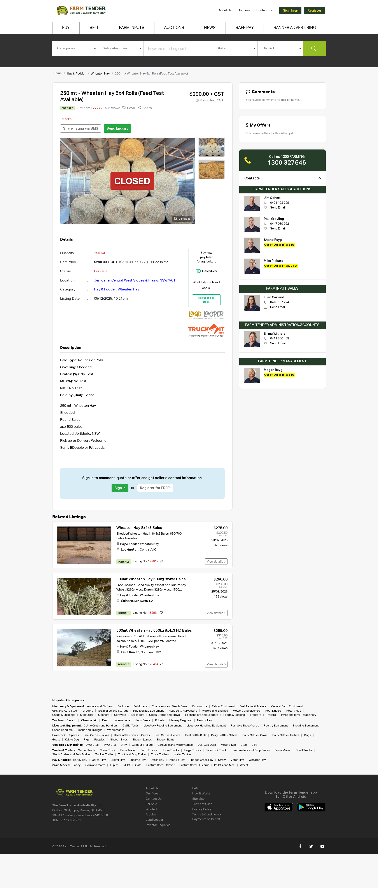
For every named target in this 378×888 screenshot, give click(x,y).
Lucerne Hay (138, 760)
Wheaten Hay (100, 73)
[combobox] (75, 48)
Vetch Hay (237, 760)
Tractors (255, 715)
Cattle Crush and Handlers (101, 725)
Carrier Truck (86, 750)
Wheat (244, 765)
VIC (153, 549)
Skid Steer (86, 715)
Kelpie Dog (72, 739)
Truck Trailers (160, 754)
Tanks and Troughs (89, 730)
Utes (244, 745)
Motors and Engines (215, 710)
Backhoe (123, 706)
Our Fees (244, 10)
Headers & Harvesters (183, 710)
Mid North (141, 601)
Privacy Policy (202, 809)
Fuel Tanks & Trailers (253, 706)
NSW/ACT (168, 280)
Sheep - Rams (165, 739)
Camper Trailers (142, 745)
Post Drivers (273, 710)
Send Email (277, 207)
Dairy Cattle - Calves (224, 735)
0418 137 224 (279, 302)
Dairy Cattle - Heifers (285, 735)
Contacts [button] (252, 178)
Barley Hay (80, 760)
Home (57, 73)
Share (147, 108)
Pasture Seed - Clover (160, 765)
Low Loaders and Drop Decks (250, 750)
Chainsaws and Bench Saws (169, 706)
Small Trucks (304, 750)
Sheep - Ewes (119, 739)
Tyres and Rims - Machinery (298, 715)
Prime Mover (283, 750)
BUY (66, 28)
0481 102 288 (279, 202)
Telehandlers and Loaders (201, 715)
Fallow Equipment (223, 706)
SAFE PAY (245, 28)
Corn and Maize (95, 765)
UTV (254, 745)
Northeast (148, 652)
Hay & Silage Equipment (148, 710)
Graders (88, 710)
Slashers (103, 715)
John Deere (142, 720)
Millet (126, 765)
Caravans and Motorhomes (175, 745)
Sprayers (120, 715)
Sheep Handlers (62, 730)
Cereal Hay (99, 760)
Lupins (114, 765)
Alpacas (73, 735)
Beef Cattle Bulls (195, 735)
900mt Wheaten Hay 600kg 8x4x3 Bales (151, 579)
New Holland (205, 720)
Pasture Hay (177, 760)
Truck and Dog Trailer (132, 754)
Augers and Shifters (100, 706)
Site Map (198, 798)
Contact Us (264, 10)
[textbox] (75, 48)
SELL (94, 28)
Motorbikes (228, 745)
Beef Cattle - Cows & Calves (132, 735)
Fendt (106, 720)
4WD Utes (110, 745)
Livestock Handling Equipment (206, 725)
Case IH (71, 720)
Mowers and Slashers (247, 710)
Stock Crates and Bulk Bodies (71, 754)
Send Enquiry (117, 128)
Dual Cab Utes (207, 745)
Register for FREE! (155, 488)
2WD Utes (92, 745)
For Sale (151, 804)
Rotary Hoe (293, 710)
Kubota (159, 720)
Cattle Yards (130, 725)
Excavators (199, 706)
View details (215, 561)
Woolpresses (115, 730)
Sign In (288, 10)
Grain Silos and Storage (113, 710)
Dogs (307, 735)
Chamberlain (89, 720)
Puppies (99, 739)
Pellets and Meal (224, 765)
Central (145, 549)
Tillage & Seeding (234, 715)
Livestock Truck (216, 750)
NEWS (210, 28)
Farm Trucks (149, 750)
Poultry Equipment (276, 725)
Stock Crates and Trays (164, 715)
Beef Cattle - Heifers (167, 735)
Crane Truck (108, 750)
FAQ (195, 788)
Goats (56, 739)
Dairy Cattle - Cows (255, 735)
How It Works (201, 793)
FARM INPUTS (131, 28)
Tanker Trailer (104, 754)
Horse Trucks (170, 750)
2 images (184, 219)
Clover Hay (118, 760)
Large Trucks (192, 750)
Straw (222, 760)
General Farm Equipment (287, 706)
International (122, 720)
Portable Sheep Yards (245, 725)
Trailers (271, 715)
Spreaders (137, 715)
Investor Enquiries (158, 825)
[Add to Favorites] (161, 561)
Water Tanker (182, 754)
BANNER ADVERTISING (295, 28)
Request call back (206, 300)
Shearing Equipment (306, 725)
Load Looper (154, 819)
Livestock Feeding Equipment (163, 725)
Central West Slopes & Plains (134, 280)
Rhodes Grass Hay (201, 760)
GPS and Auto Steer (65, 710)
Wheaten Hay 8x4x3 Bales (139, 528)
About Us (225, 10)
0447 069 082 (279, 223)
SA (151, 601)
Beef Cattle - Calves (96, 735)
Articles (151, 814)
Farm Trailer (128, 750)
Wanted (151, 809)
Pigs (86, 739)
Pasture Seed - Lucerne (194, 765)
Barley (76, 765)
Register (314, 10)
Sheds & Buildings (63, 715)
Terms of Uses (202, 804)
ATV (124, 745)
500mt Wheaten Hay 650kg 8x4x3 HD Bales (154, 631)
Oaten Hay (157, 760)
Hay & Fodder (76, 73)
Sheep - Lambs (142, 739)
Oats (138, 765)
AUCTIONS (174, 28)
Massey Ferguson (180, 720)
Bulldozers (140, 706)
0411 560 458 (279, 338)
